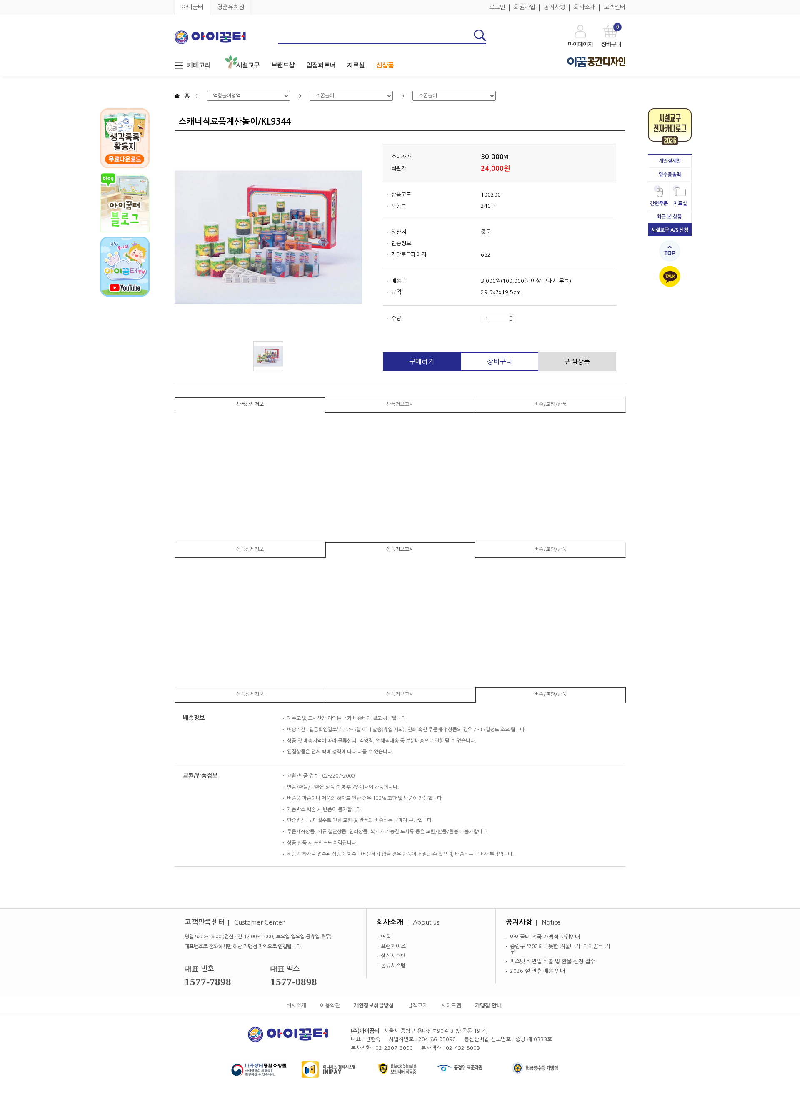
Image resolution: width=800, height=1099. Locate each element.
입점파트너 (320, 65)
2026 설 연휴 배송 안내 (537, 971)
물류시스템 (393, 965)
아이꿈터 (192, 7)
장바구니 (499, 361)
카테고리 (198, 65)
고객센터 (614, 7)
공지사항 (554, 7)
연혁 (386, 937)
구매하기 (421, 361)
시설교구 (248, 65)
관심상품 (577, 361)
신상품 (385, 65)
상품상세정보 (250, 404)
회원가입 (524, 7)
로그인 (497, 7)
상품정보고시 (400, 404)
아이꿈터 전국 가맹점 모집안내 (545, 937)
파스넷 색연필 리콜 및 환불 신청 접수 (552, 961)
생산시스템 (393, 956)
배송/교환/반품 (550, 404)
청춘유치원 (230, 7)
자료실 (356, 65)
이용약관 (330, 1005)
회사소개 (584, 7)
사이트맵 (451, 1005)
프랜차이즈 (393, 946)
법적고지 (418, 1005)
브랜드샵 (283, 65)
